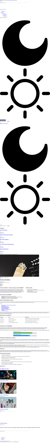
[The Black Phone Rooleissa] (8, 379)
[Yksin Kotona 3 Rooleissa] (8, 407)
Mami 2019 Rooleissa (4, 249)
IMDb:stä (43, 330)
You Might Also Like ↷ (4, 368)
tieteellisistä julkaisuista (11, 343)
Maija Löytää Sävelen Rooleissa (6, 234)
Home (1, 277)
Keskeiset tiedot (3, 305)
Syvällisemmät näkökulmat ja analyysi (6, 309)
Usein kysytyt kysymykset (5, 310)
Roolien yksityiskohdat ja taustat (6, 307)
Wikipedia (46, 330)
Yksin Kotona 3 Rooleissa (4, 409)
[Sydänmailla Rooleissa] (8, 411)
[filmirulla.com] (4, 123)
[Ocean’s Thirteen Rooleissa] (8, 393)
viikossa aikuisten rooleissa (8, 313)
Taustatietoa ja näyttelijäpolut (5, 308)
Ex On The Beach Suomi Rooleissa (7, 244)
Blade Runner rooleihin (4, 292)
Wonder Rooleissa (3, 230)
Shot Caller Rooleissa (4, 239)
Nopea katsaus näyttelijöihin (5, 306)
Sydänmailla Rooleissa (3, 423)
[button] (4, 366)
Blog (2, 277)
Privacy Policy (10, 0)
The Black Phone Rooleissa (4, 380)
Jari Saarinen (1, 232)
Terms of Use (15, 0)
